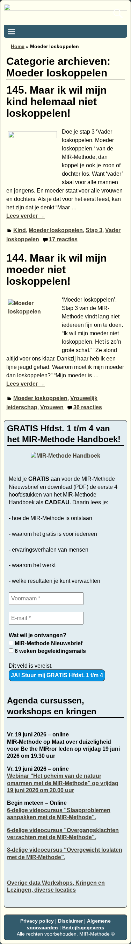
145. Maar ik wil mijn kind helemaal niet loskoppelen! (56, 101)
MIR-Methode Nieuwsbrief (47, 643)
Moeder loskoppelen (56, 230)
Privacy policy (37, 921)
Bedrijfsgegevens (83, 927)
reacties (63, 239)
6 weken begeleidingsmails (49, 651)
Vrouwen (52, 407)
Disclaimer (70, 921)
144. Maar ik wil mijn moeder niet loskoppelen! (56, 269)
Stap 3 (94, 230)
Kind (19, 230)
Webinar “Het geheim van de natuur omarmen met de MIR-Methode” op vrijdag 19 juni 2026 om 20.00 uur (62, 783)
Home (17, 46)
